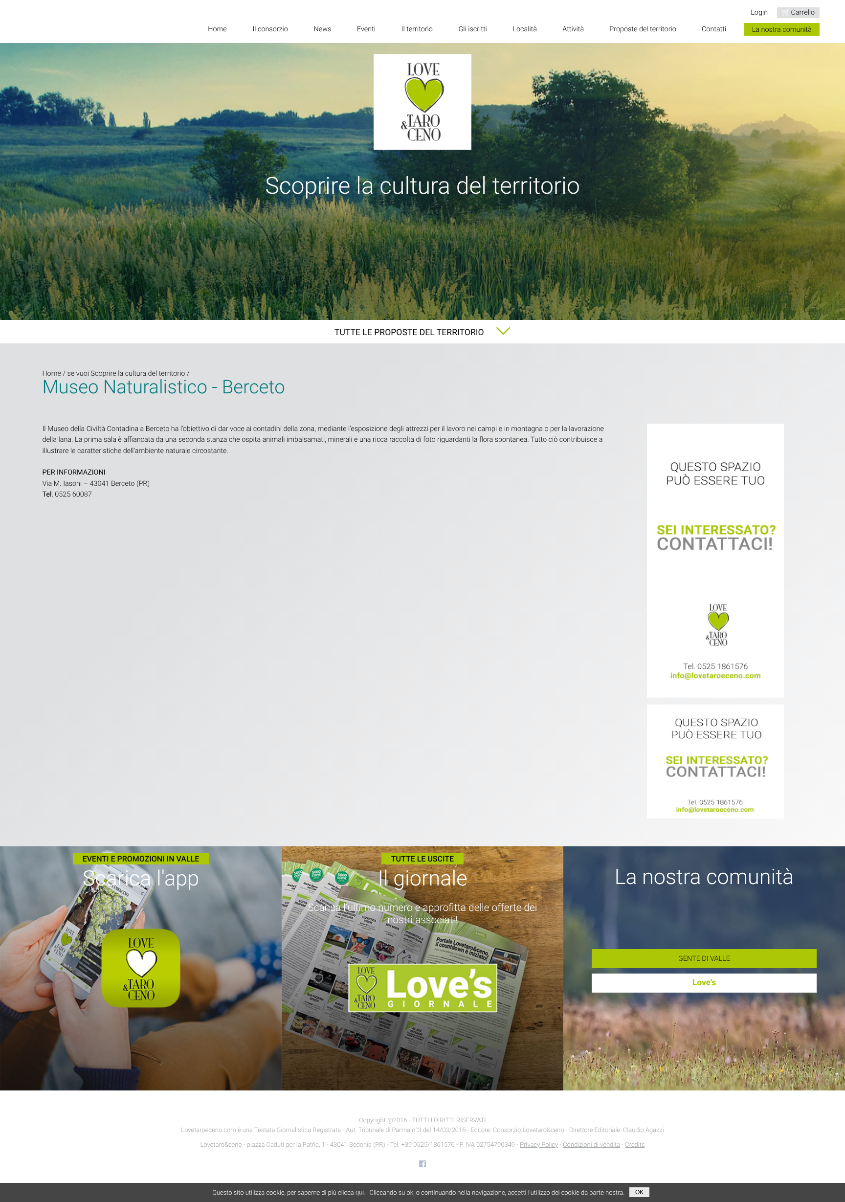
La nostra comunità (782, 29)
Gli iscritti (473, 29)
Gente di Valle (704, 958)
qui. (360, 1192)
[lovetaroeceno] (715, 562)
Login (759, 12)
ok (639, 1192)
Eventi (366, 29)
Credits (635, 1145)
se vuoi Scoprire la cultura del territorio (126, 373)
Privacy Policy (539, 1145)
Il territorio (417, 29)
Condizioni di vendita (591, 1145)
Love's (704, 983)
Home (217, 29)
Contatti (714, 29)
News (323, 29)
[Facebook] (422, 1164)
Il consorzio (270, 29)
